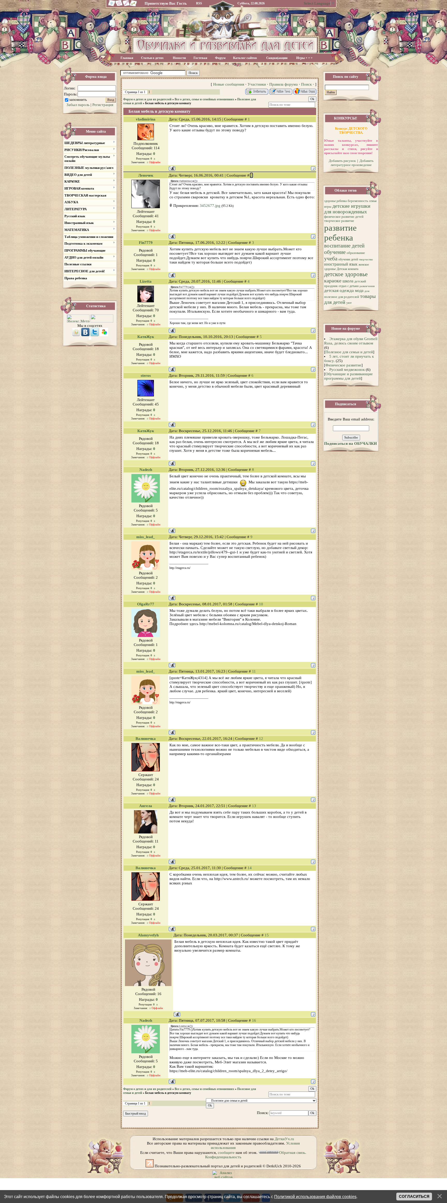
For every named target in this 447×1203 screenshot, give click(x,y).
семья (373, 201)
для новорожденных (345, 211)
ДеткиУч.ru (284, 1139)
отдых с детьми (349, 286)
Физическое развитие (343, 365)
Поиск (306, 84)
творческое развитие (339, 221)
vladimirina (145, 119)
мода (359, 290)
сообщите (226, 1153)
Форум (220, 58)
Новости (179, 58)
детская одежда (339, 290)
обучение (335, 252)
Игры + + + (304, 58)
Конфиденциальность (223, 1157)
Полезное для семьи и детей (349, 352)
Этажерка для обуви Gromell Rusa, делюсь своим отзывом (350, 341)
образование (356, 253)
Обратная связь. (292, 1153)
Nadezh (145, 470)
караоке (332, 280)
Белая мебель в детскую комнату (168, 103)
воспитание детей (344, 246)
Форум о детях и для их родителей (147, 99)
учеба (330, 258)
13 (254, 806)
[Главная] (111, 6)
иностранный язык (340, 264)
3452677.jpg (210, 206)
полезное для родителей (341, 297)
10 (261, 604)
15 (267, 935)
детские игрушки (351, 206)
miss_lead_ (145, 537)
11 (254, 671)
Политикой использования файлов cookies (315, 1196)
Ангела (145, 806)
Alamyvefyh (148, 935)
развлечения (367, 286)
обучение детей (348, 259)
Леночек (145, 175)
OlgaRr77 (145, 604)
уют (349, 303)
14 (250, 868)
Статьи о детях (152, 58)
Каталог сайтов (245, 58)
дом (366, 291)
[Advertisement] (259, 73)
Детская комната (347, 269)
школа (347, 281)
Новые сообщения (228, 84)
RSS (199, 3)
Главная (127, 58)
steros (146, 375)
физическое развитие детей (343, 217)
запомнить (78, 99)
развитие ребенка (340, 232)
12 (261, 738)
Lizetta (146, 281)
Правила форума (283, 84)
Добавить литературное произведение (352, 163)
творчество (366, 259)
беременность (358, 201)
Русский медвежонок (347, 369)
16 (254, 1020)
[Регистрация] (126, 6)
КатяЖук (145, 337)
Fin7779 (146, 242)
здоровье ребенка (335, 201)
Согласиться (414, 1196)
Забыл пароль (78, 105)
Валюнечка (146, 738)
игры (327, 206)
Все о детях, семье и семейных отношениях (204, 99)
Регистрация (102, 105)
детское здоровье (346, 274)
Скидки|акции (276, 58)
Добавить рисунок (342, 161)
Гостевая (200, 58)
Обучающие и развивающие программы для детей (348, 376)
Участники (257, 84)
